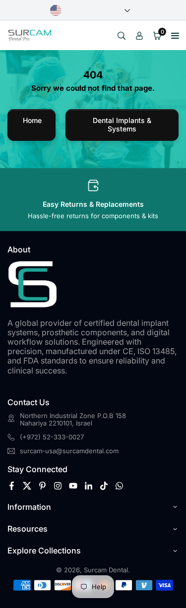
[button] (175, 35)
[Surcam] (29, 34)
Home (32, 120)
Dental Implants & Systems (122, 124)
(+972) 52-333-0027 (52, 437)
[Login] (139, 35)
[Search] (121, 35)
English (90, 10)
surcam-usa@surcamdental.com (69, 451)
